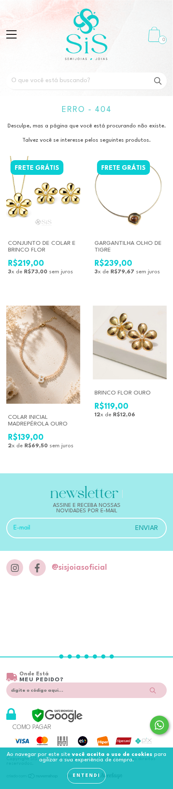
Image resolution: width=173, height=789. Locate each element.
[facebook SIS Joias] (37, 567)
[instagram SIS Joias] (14, 567)
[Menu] (11, 34)
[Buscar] (158, 81)
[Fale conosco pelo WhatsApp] (159, 725)
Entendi (86, 775)
